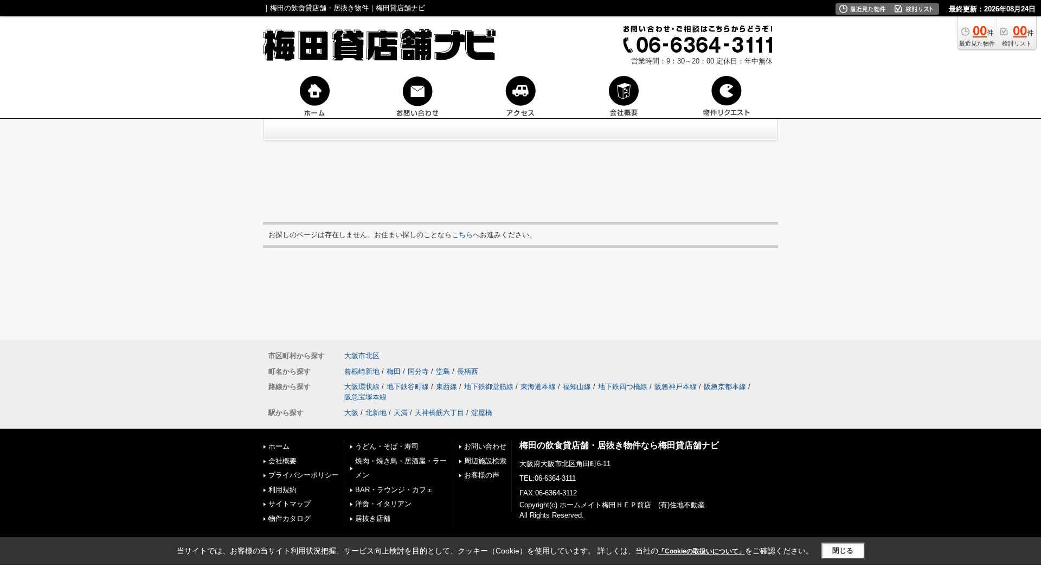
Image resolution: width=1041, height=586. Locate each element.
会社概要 (282, 461)
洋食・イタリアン (383, 504)
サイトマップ (289, 504)
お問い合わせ (485, 446)
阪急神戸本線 (675, 387)
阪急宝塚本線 (365, 397)
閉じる (842, 550)
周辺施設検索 (485, 461)
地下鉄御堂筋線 (488, 387)
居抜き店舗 (372, 518)
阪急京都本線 (725, 387)
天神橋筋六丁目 (439, 413)
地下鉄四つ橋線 (622, 387)
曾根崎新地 (362, 371)
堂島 (443, 371)
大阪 (351, 413)
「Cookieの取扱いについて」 (701, 551)
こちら (462, 235)
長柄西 (467, 371)
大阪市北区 (362, 356)
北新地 (376, 413)
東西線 (446, 387)
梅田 (394, 371)
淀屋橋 (481, 413)
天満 (401, 413)
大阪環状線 (362, 387)
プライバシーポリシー (303, 475)
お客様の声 (481, 475)
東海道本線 (538, 387)
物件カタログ (289, 518)
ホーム (279, 446)
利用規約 (282, 490)
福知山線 (577, 387)
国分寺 (418, 371)
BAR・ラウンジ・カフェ (394, 490)
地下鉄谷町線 (408, 387)
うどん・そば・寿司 (387, 446)
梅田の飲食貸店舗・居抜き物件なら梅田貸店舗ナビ (619, 445)
